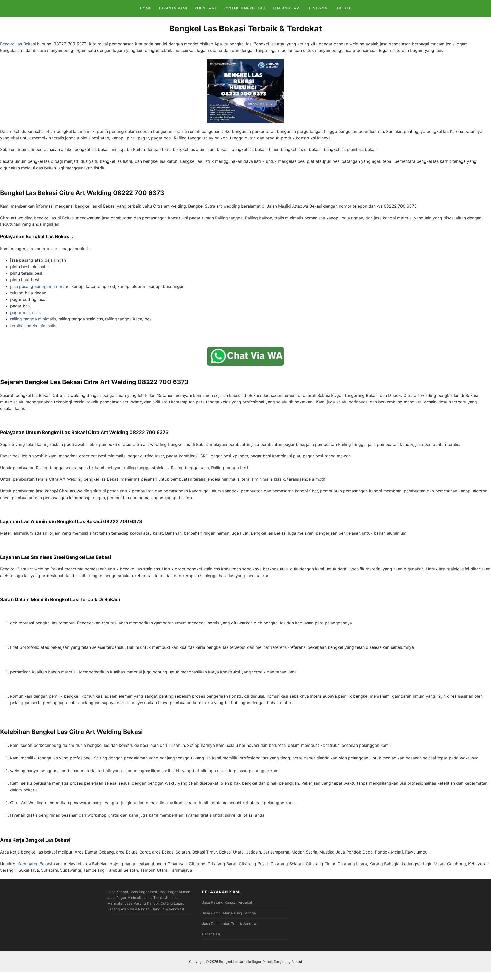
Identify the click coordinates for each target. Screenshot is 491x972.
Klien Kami (205, 8)
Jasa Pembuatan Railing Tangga (229, 913)
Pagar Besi (211, 934)
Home (145, 8)
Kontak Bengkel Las (244, 8)
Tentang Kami (287, 8)
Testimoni (318, 8)
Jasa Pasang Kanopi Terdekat (227, 902)
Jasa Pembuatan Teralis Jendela (229, 923)
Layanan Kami (173, 8)
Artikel (343, 8)
